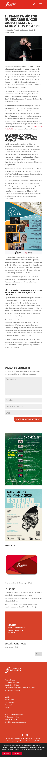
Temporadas (9, 705)
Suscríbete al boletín (11, 647)
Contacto (8, 707)
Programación (9, 702)
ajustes (39, 749)
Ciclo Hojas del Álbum (12, 685)
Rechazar (17, 753)
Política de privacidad (12, 717)
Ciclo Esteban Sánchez (12, 690)
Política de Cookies (11, 719)
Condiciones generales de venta (15, 722)
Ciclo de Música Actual (12, 682)
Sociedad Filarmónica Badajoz (17, 30)
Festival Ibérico (10, 680)
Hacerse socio (9, 700)
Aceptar (6, 753)
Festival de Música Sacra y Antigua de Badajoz (20, 688)
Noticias (12, 33)
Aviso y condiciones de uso (14, 714)
